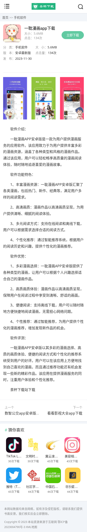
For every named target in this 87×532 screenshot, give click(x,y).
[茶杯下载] (44, 8)
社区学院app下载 (38, 486)
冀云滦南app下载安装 (60, 456)
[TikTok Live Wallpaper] (14, 445)
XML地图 (31, 527)
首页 (5, 17)
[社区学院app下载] (34, 475)
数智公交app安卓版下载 (24, 413)
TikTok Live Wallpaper (21, 456)
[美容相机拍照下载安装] (72, 445)
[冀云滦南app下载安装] (53, 445)
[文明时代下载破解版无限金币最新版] (33, 445)
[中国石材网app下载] (53, 475)
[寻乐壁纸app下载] (73, 475)
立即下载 (72, 35)
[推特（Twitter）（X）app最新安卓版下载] (14, 475)
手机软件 (20, 17)
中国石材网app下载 (59, 486)
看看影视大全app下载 (64, 413)
